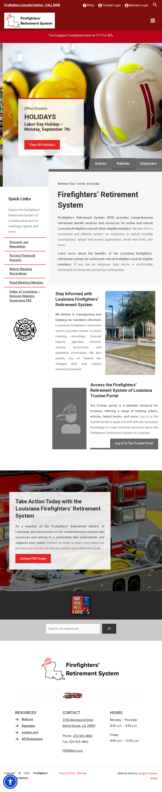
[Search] (109, 629)
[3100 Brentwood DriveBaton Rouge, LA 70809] (79, 723)
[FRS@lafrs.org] (73, 751)
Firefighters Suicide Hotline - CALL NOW (32, 5)
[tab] (76, 183)
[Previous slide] (10, 115)
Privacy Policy (67, 773)
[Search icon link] (155, 5)
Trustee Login (111, 5)
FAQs (90, 5)
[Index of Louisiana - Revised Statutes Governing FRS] (25, 296)
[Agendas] (25, 726)
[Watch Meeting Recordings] (25, 271)
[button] (39, 145)
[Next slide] (151, 115)
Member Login (138, 5)
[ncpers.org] (26, 732)
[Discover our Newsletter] (25, 244)
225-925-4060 (82, 736)
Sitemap (81, 773)
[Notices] (24, 719)
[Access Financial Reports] (25, 257)
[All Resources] (29, 739)
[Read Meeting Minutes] (25, 282)
